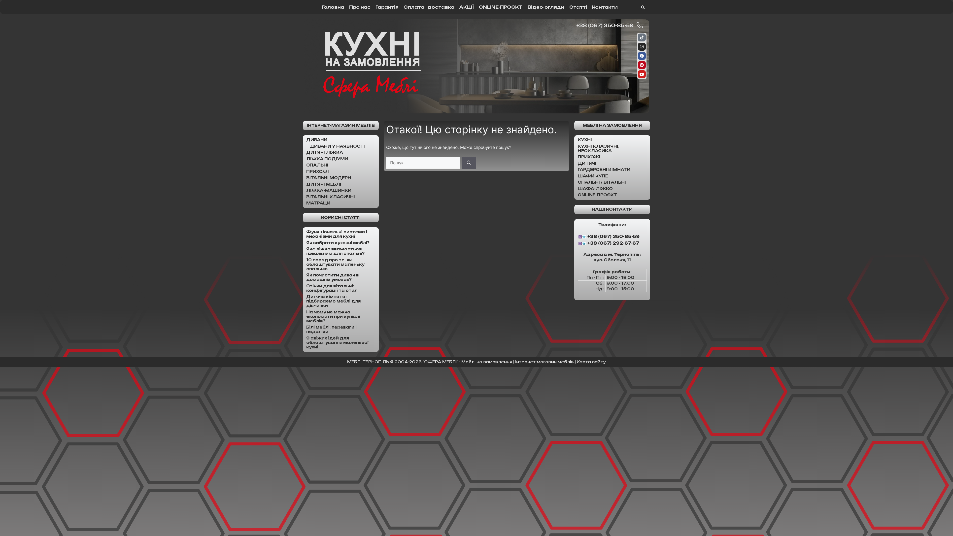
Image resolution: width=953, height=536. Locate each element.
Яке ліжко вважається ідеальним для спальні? (335, 251)
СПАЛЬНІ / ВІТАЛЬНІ (602, 182)
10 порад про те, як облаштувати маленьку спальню (335, 264)
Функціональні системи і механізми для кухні (336, 234)
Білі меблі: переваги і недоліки (331, 329)
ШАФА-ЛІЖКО (595, 188)
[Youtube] (642, 74)
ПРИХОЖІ (317, 171)
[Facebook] (642, 56)
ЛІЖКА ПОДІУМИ (327, 159)
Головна (333, 7)
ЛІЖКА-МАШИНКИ (328, 190)
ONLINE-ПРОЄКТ (500, 7)
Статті (578, 7)
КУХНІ (585, 139)
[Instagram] (642, 47)
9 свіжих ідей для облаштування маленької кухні (337, 342)
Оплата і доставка (429, 7)
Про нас (360, 7)
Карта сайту (591, 362)
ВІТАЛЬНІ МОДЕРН (328, 177)
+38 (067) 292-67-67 (613, 243)
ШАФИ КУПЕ (593, 176)
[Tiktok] (642, 37)
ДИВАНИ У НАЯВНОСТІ (337, 146)
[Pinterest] (642, 65)
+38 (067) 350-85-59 (613, 236)
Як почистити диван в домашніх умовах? (332, 277)
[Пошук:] (424, 162)
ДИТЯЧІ (587, 163)
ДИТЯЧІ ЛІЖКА (324, 152)
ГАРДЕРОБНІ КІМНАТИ (604, 169)
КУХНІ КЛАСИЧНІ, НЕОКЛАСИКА (598, 148)
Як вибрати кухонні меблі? (338, 242)
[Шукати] (469, 163)
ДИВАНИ (316, 139)
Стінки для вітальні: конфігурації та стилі (332, 288)
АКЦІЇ (466, 7)
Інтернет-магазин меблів (341, 125)
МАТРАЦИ (318, 203)
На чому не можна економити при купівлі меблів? (333, 316)
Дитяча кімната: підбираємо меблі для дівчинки (333, 301)
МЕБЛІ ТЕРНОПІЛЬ (368, 362)
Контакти (605, 7)
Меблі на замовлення (612, 125)
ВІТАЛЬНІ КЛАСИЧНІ (330, 197)
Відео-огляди (545, 7)
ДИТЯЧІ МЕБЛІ (323, 184)
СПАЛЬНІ (317, 165)
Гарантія (387, 7)
